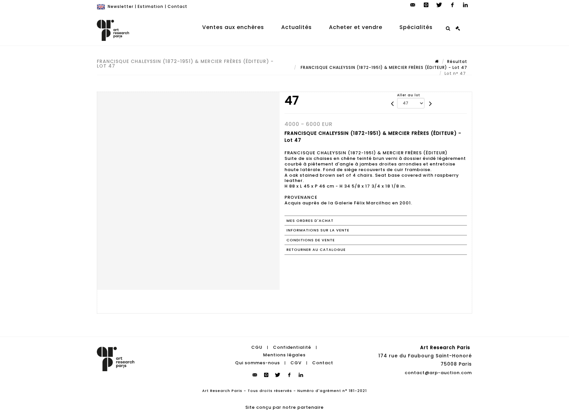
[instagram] (426, 5)
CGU (256, 347)
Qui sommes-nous (257, 363)
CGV (296, 363)
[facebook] (452, 5)
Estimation (150, 6)
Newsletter (120, 6)
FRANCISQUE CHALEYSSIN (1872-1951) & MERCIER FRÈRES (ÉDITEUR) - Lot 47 (383, 67)
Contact (177, 6)
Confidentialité (292, 347)
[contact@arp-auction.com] (413, 5)
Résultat (457, 61)
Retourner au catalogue (316, 249)
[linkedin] (465, 5)
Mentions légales (284, 355)
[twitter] (439, 5)
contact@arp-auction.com (438, 373)
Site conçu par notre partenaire (284, 407)
